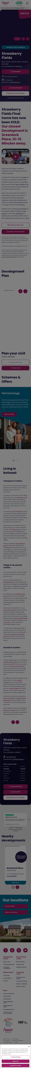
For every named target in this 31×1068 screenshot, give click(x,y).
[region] (15, 1056)
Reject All (15, 1061)
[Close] (29, 1046)
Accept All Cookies (15, 1065)
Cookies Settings (15, 1057)
